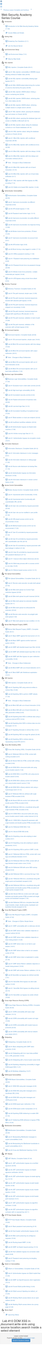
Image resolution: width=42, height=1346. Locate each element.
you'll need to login (29, 1338)
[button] (1, 2)
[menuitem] (1, 4)
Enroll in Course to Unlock (21, 1340)
